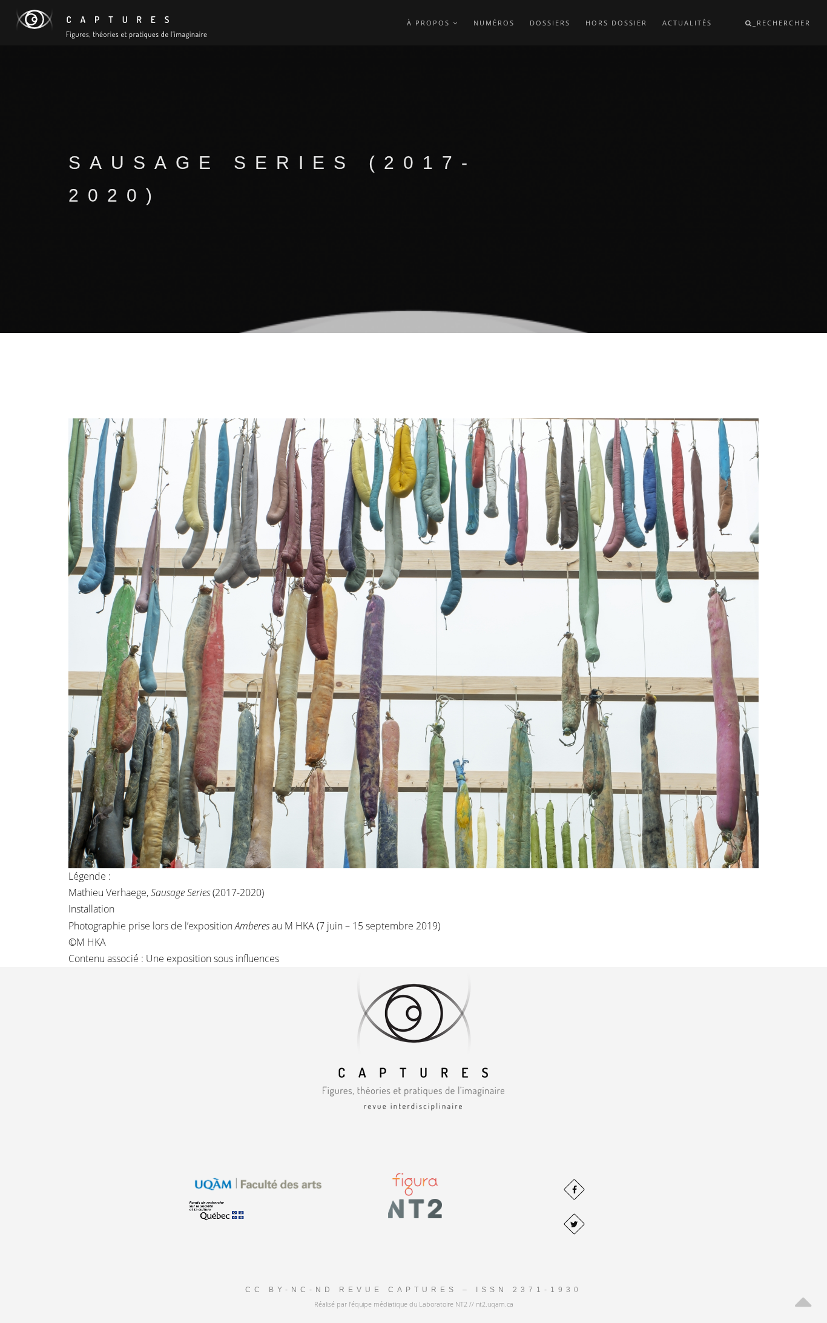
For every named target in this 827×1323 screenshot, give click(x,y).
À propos (430, 22)
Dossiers (550, 22)
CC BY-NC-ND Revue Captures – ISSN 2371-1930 (413, 1289)
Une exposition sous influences (212, 958)
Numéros (494, 22)
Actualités (687, 22)
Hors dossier (616, 22)
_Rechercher (782, 22)
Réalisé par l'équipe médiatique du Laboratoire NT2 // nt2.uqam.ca (413, 1303)
